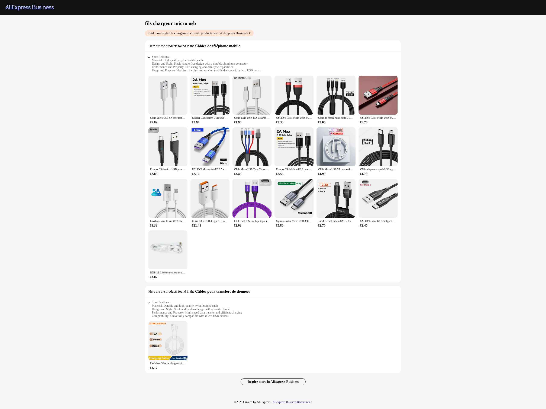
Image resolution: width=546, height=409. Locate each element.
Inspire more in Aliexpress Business (273, 381)
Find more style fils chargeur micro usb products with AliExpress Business (198, 33)
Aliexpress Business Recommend (292, 402)
